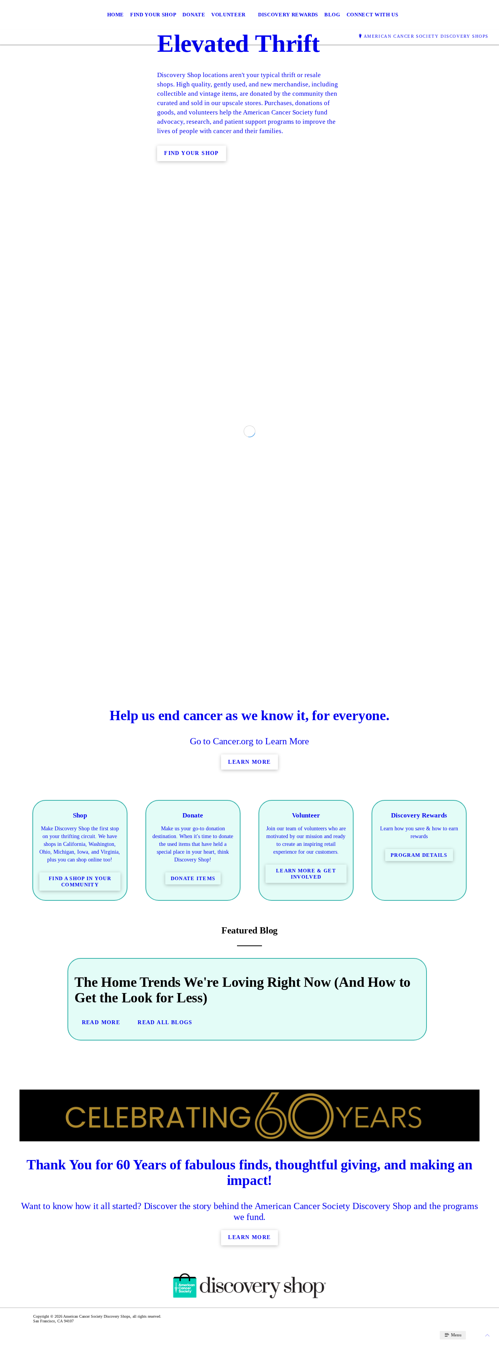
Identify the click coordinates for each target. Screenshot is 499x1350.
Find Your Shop (153, 15)
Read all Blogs (165, 1201)
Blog (332, 15)
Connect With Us (372, 15)
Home (115, 15)
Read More (101, 1201)
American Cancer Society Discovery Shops (426, 36)
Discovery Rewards (288, 15)
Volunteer (228, 15)
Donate (193, 15)
